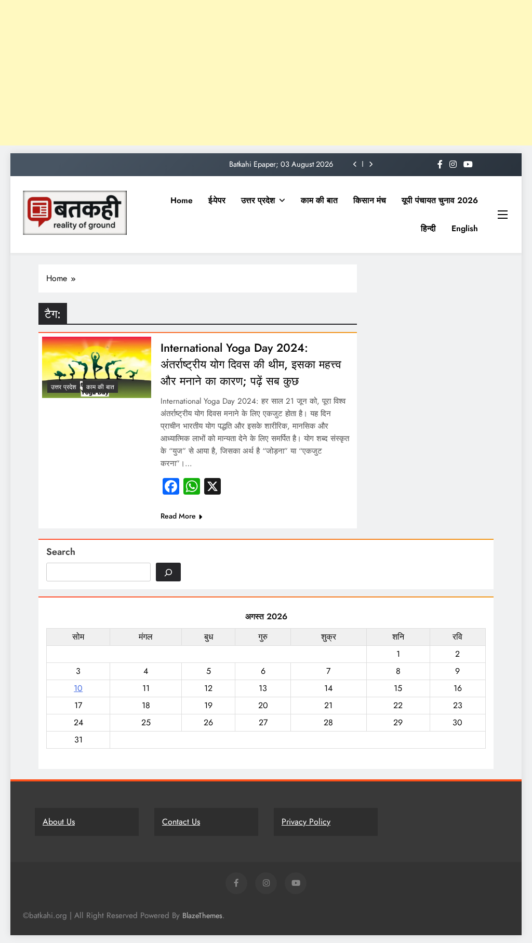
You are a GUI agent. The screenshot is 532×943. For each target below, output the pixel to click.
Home (181, 200)
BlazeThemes (202, 915)
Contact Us (181, 822)
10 (78, 688)
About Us (59, 822)
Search (60, 552)
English (464, 228)
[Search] (168, 572)
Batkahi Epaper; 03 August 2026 (281, 164)
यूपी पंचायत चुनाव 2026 (440, 200)
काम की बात (319, 200)
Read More (178, 516)
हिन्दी (428, 228)
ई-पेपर (216, 200)
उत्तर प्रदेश (258, 200)
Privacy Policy (306, 822)
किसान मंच (369, 200)
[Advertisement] (266, 72)
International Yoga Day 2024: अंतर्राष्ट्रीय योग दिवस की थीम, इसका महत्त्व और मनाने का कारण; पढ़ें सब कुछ (251, 364)
